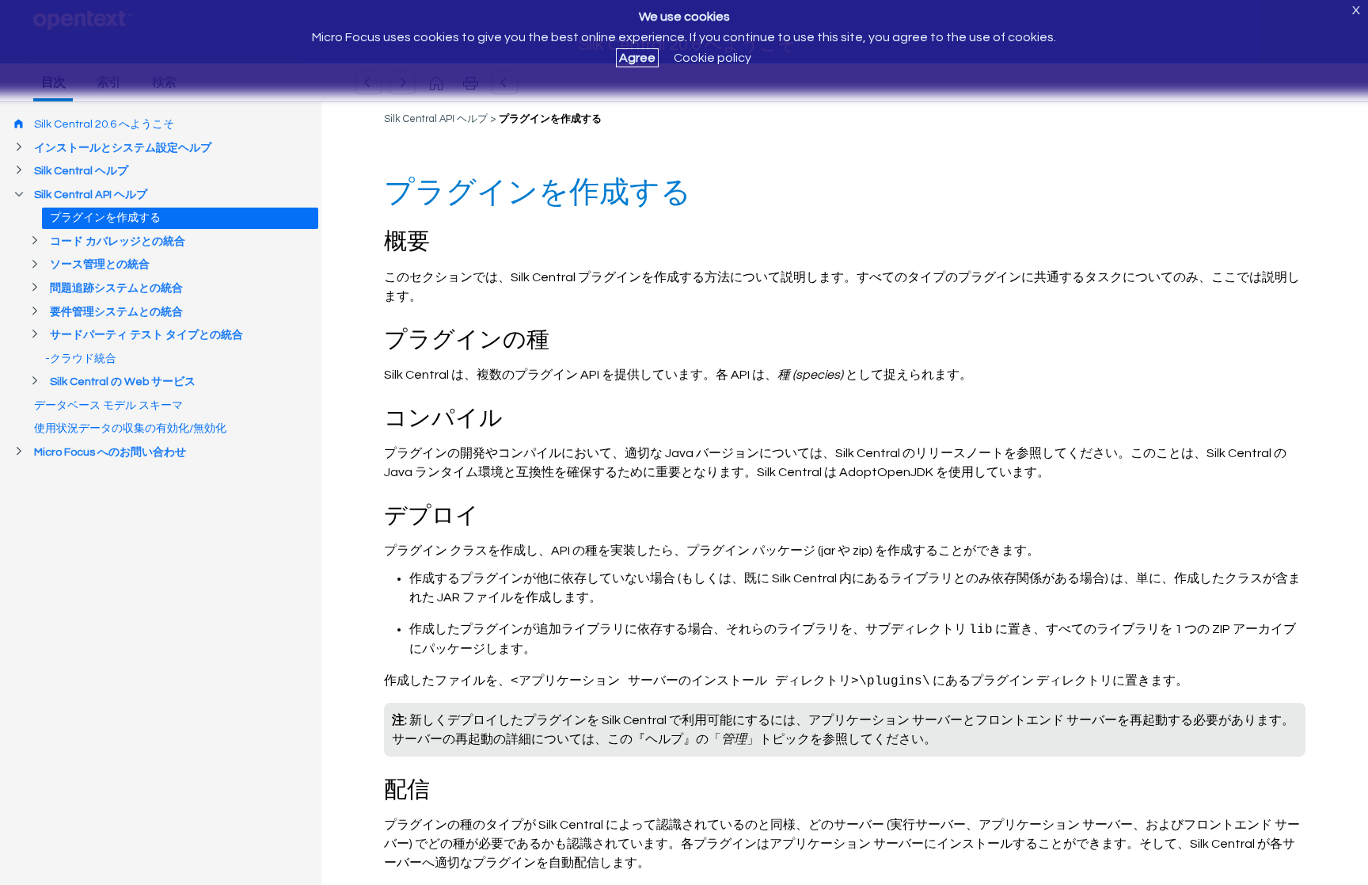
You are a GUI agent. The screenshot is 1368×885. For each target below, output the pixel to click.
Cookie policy (712, 57)
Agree (637, 57)
